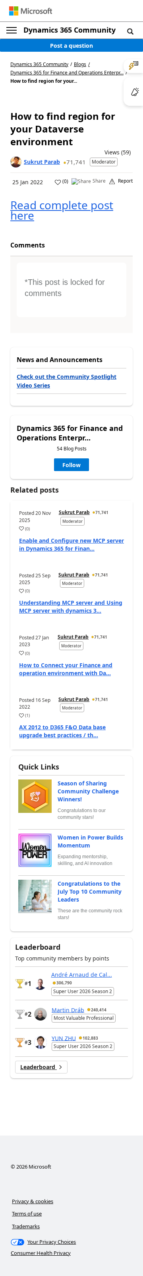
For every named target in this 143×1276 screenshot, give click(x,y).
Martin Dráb (68, 1009)
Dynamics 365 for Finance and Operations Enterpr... (67, 73)
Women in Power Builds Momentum (90, 841)
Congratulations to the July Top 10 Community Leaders (90, 891)
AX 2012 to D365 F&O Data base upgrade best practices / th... (62, 731)
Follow (71, 465)
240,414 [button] (98, 1010)
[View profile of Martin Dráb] (40, 1014)
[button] (130, 31)
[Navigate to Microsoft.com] (30, 11)
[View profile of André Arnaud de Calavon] (40, 983)
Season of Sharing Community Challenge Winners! (88, 791)
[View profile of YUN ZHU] (40, 1042)
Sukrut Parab (42, 162)
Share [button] (99, 181)
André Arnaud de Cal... (81, 974)
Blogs (80, 64)
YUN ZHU (64, 1038)
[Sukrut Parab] (15, 162)
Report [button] (125, 181)
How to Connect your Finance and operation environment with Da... (65, 669)
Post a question (71, 45)
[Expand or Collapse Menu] (11, 30)
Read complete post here (61, 210)
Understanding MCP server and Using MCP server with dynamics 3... (70, 606)
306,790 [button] (64, 983)
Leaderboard (38, 1067)
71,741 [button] (76, 162)
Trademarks (26, 1226)
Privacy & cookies (32, 1201)
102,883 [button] (90, 1038)
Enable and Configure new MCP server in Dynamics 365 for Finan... (71, 544)
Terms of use (27, 1213)
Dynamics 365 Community (69, 30)
